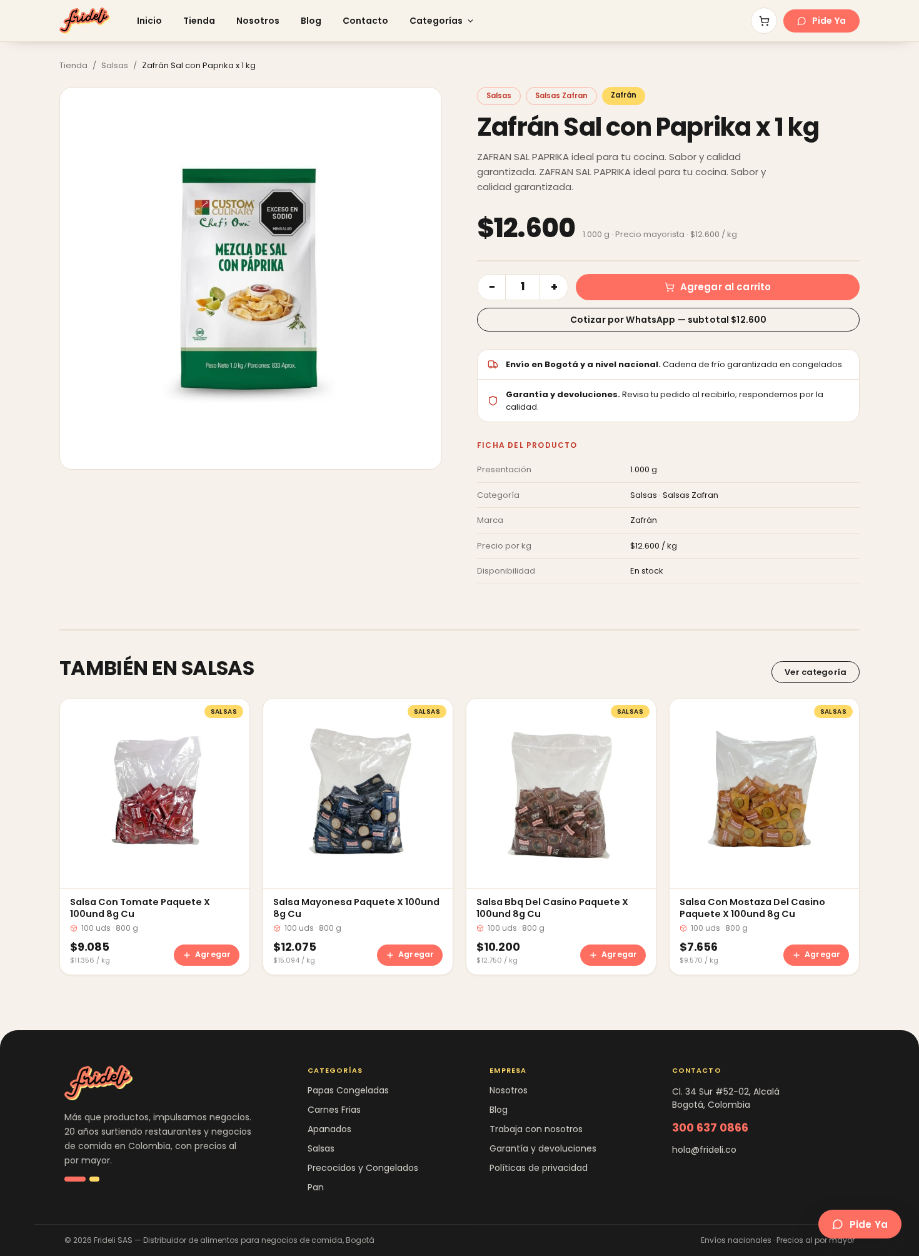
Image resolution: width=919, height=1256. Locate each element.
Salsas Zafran (561, 96)
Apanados (329, 1129)
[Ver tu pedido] (764, 21)
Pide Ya (829, 20)
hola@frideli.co (704, 1149)
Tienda (199, 20)
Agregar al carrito (725, 286)
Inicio (149, 20)
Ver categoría (815, 672)
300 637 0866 (710, 1127)
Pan (316, 1187)
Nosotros (257, 20)
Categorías (436, 20)
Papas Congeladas (348, 1090)
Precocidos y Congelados (363, 1168)
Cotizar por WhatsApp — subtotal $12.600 (668, 319)
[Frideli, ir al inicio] (84, 21)
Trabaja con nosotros (536, 1129)
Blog (311, 20)
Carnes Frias (334, 1109)
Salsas (114, 65)
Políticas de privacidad (539, 1168)
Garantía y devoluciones (543, 1148)
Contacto (365, 20)
